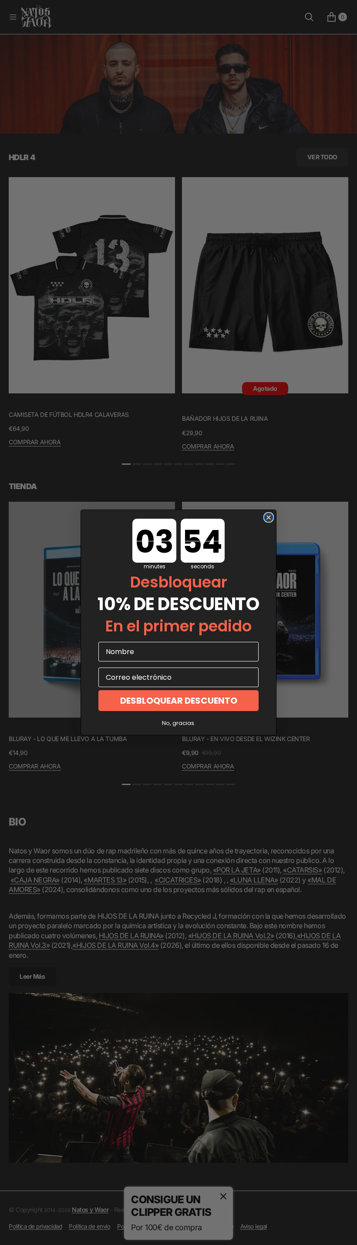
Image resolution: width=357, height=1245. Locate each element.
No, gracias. (178, 723)
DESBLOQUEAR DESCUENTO (178, 701)
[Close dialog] (268, 517)
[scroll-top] (342, 1230)
